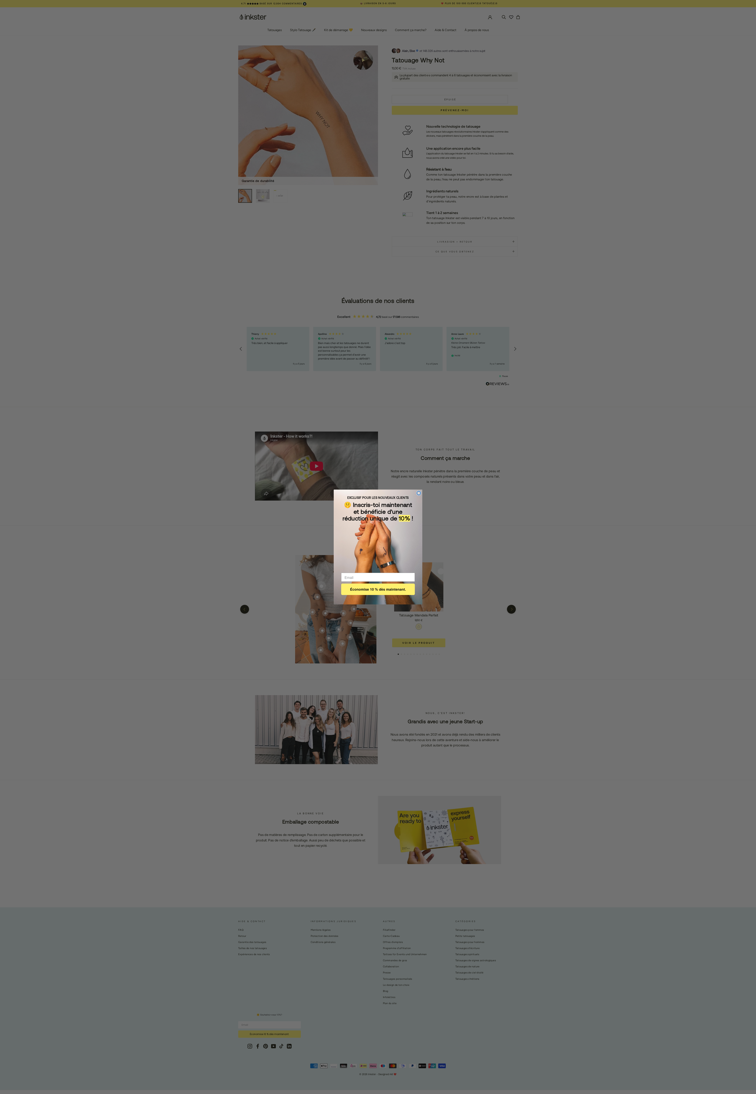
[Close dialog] (419, 493)
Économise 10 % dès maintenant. (378, 589)
